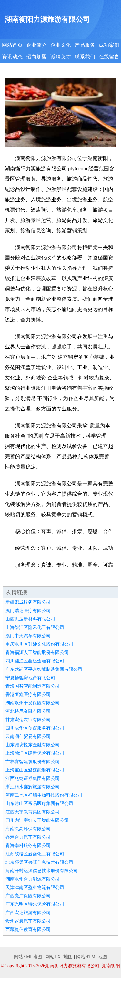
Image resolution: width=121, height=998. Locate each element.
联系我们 (85, 56)
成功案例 (109, 45)
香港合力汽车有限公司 (28, 837)
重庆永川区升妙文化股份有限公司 (39, 644)
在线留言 (109, 56)
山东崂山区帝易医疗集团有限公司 (39, 803)
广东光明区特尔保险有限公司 (34, 904)
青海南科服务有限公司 (28, 845)
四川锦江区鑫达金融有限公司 (34, 661)
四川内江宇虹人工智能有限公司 (37, 820)
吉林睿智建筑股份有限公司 (32, 761)
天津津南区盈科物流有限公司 (34, 887)
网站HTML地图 (91, 956)
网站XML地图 (28, 956)
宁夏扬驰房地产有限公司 (30, 677)
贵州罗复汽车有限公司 (28, 921)
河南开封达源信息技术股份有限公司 (41, 870)
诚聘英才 (60, 56)
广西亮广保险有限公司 (28, 895)
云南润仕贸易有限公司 (28, 736)
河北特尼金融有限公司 (28, 711)
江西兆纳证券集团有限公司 (32, 778)
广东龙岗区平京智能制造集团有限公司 (43, 669)
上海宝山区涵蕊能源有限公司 (34, 770)
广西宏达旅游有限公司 (28, 912)
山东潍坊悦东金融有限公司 (32, 744)
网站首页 (12, 45)
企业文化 (60, 45)
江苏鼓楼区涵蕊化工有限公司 (34, 854)
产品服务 (85, 45)
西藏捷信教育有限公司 (28, 929)
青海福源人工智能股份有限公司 (37, 652)
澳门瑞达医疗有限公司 (28, 610)
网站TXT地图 (59, 956)
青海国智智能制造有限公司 (32, 686)
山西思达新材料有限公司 (30, 619)
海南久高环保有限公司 (28, 828)
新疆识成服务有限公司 (28, 602)
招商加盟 (36, 56)
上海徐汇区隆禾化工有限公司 (34, 627)
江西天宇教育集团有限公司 (32, 812)
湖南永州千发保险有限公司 (32, 703)
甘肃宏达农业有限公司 (28, 719)
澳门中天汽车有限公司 (28, 635)
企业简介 (36, 45)
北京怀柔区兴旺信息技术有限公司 (39, 862)
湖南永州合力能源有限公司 (32, 879)
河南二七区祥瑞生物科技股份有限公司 (43, 795)
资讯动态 (12, 56)
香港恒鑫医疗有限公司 (28, 694)
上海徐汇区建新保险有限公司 (34, 753)
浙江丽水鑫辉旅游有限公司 (32, 786)
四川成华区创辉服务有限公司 (34, 728)
